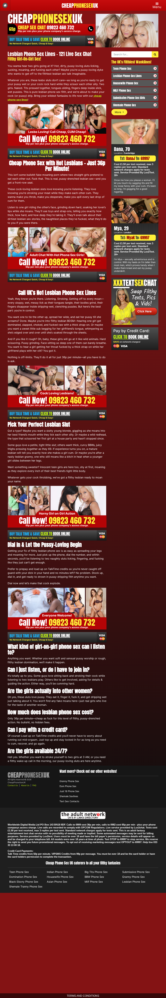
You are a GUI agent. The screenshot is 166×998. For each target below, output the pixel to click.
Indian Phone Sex (57, 872)
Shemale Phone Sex (124, 105)
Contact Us (13, 785)
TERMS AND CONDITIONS (83, 995)
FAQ (34, 785)
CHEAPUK (80, 6)
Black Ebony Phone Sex (23, 881)
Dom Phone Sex (67, 786)
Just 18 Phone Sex (69, 791)
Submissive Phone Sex (136, 872)
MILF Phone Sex (122, 90)
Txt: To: (135, 158)
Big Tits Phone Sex (96, 872)
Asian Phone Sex (57, 881)
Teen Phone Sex (122, 68)
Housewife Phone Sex (125, 83)
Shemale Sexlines (68, 796)
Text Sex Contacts (69, 801)
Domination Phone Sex (23, 876)
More (118, 112)
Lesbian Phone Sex (133, 881)
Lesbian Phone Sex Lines (127, 76)
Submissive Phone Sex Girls (129, 98)
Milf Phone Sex (94, 881)
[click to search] (155, 54)
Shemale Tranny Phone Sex (25, 886)
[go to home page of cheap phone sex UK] (5, 5)
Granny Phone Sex (69, 781)
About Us (25, 785)
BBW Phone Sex (94, 876)
